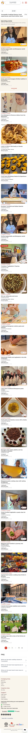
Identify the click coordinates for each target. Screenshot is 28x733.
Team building (4, 699)
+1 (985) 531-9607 (7, 706)
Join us (2, 685)
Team (2, 684)
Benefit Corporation (21, 729)
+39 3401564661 (6, 704)
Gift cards (3, 696)
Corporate (3, 697)
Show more (14, 88)
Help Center (4, 694)
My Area (3, 690)
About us (3, 680)
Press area (3, 682)
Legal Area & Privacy (14, 730)
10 (19, 648)
